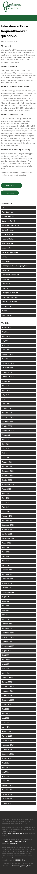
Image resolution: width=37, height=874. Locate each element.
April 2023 (5, 507)
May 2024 (5, 449)
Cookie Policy (16, 866)
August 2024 (6, 435)
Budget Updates (8, 216)
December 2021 (8, 579)
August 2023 (6, 489)
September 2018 (8, 754)
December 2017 (8, 794)
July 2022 (5, 547)
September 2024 (8, 431)
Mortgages (6, 261)
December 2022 (8, 525)
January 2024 (7, 466)
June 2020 (6, 660)
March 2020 (6, 673)
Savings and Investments (11, 297)
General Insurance (8, 230)
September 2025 (8, 377)
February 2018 (7, 785)
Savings (5, 288)
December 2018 (8, 740)
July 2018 (5, 763)
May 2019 (5, 718)
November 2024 (8, 422)
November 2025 (8, 368)
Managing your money (10, 252)
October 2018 (7, 749)
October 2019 (7, 695)
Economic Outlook (8, 221)
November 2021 (8, 583)
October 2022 (7, 534)
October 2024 (7, 426)
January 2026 (7, 359)
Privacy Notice (26, 866)
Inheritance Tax (7, 243)
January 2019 (7, 736)
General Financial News (11, 225)
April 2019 (5, 722)
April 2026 (5, 345)
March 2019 (6, 727)
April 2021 (5, 615)
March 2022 (6, 565)
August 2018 (6, 758)
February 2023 (7, 516)
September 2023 (8, 484)
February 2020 (7, 677)
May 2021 (5, 610)
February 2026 (7, 354)
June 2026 (6, 336)
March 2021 (6, 619)
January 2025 (7, 413)
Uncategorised (7, 306)
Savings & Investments (10, 293)
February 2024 (7, 462)
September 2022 (8, 538)
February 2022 (7, 570)
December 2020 (8, 633)
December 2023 (8, 471)
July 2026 (5, 332)
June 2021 (6, 606)
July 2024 (5, 440)
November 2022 (8, 529)
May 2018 (5, 772)
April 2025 (5, 399)
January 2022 (7, 574)
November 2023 (8, 475)
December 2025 (8, 363)
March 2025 (6, 404)
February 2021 (7, 624)
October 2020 (7, 642)
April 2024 (5, 453)
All (3, 207)
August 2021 (6, 597)
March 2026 (6, 350)
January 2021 (7, 628)
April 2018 (5, 776)
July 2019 (5, 709)
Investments (6, 248)
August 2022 (6, 543)
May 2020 (5, 664)
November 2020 (8, 637)
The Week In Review (9, 302)
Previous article (11, 185)
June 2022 (6, 552)
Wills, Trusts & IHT (8, 315)
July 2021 (5, 601)
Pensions (5, 270)
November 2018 (8, 745)
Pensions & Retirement (10, 275)
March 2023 (6, 511)
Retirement (6, 284)
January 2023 (7, 520)
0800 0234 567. (19, 860)
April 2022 (5, 561)
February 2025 (7, 408)
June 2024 (6, 444)
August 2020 (6, 651)
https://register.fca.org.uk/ (16, 833)
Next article (10, 193)
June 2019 (6, 713)
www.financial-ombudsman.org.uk (19, 858)
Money (4, 257)
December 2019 (8, 686)
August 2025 (6, 381)
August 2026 (6, 327)
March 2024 (6, 457)
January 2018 (7, 790)
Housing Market (7, 239)
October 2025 (7, 372)
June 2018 (6, 767)
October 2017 (7, 803)
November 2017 (8, 799)
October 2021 (7, 588)
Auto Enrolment (7, 212)
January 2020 (7, 682)
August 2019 (6, 704)
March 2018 (6, 781)
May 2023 (5, 502)
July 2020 (5, 655)
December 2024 (8, 417)
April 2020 (5, 669)
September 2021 (8, 592)
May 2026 (5, 341)
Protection (5, 279)
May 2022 (5, 556)
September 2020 (8, 646)
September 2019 (8, 700)
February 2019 (7, 731)
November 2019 (8, 691)
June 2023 (6, 498)
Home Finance (7, 234)
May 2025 (5, 395)
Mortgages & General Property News (15, 266)
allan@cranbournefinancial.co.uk (15, 841)
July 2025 (5, 386)
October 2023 (7, 480)
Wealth (4, 311)
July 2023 (5, 493)
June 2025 (6, 390)
